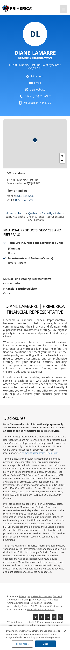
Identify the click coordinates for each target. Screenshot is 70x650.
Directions (37, 76)
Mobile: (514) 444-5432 (37, 102)
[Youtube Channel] (54, 617)
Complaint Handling (18, 602)
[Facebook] (41, 617)
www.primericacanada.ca (41, 609)
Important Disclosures (40, 596)
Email (37, 83)
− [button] (62, 161)
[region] (35, 638)
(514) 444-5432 (25, 196)
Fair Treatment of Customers (46, 606)
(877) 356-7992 (24, 200)
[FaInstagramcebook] (60, 617)
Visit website (37, 89)
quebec (33, 213)
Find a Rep (52, 599)
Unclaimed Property (41, 602)
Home (9, 213)
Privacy (22, 596)
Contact (41, 599)
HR (35, 599)
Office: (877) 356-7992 (37, 96)
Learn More (22, 643)
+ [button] (62, 156)
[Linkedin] (47, 617)
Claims (25, 606)
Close (45, 643)
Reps (21, 213)
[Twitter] (35, 617)
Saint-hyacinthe (51, 213)
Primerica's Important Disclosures (40, 452)
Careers (24, 599)
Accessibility (14, 606)
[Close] (64, 631)
